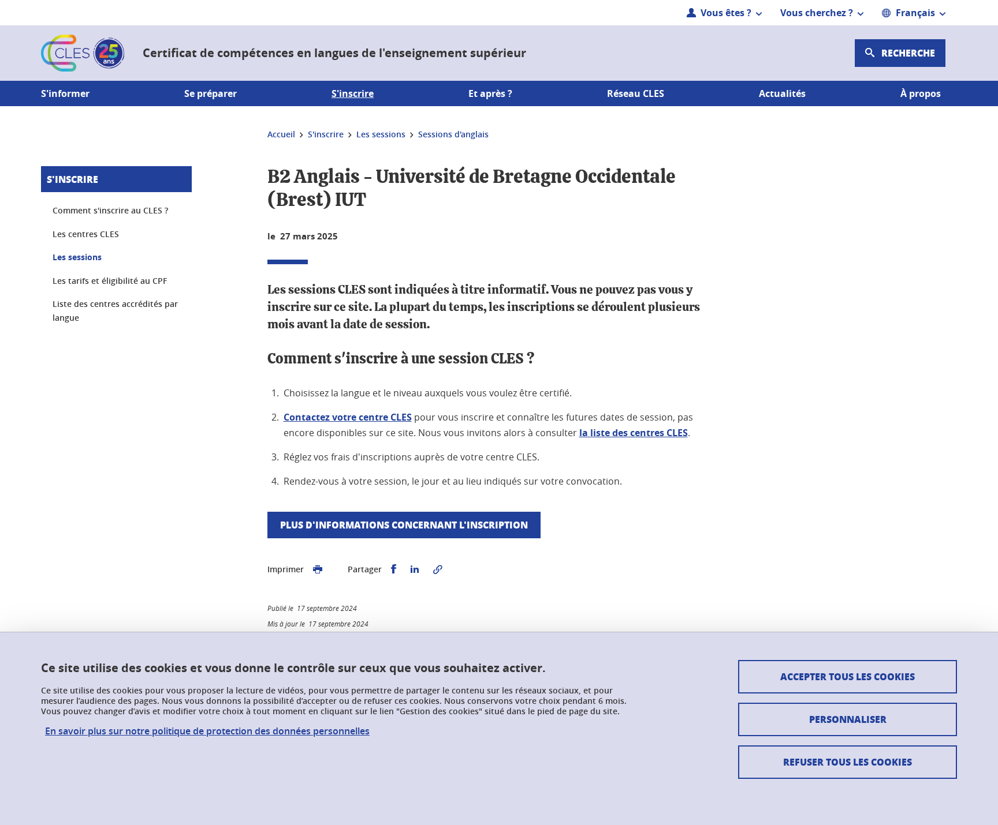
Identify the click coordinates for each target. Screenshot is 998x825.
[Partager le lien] (438, 569)
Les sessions (77, 257)
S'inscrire (72, 179)
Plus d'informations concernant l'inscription (404, 524)
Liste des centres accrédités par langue (115, 310)
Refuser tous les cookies (847, 761)
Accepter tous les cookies (847, 676)
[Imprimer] (318, 569)
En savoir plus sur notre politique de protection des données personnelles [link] (207, 731)
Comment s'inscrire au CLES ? (110, 210)
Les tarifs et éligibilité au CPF (110, 280)
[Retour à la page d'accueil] (82, 53)
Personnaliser (848, 719)
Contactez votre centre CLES (348, 417)
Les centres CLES (86, 233)
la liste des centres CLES (633, 432)
